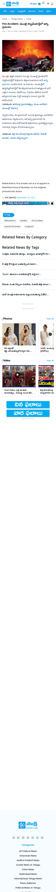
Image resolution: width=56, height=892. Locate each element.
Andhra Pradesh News (28, 860)
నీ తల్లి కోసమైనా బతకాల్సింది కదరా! (27, 264)
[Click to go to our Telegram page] (37, 837)
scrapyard (29, 227)
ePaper (34, 4)
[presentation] (5, 334)
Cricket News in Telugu (28, 865)
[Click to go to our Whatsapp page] (18, 837)
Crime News (28, 869)
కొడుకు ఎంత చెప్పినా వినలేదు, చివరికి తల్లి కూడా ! (27, 284)
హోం (5, 11)
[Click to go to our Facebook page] (14, 837)
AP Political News (28, 851)
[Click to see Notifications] (52, 4)
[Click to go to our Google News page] (42, 837)
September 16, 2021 (26, 198)
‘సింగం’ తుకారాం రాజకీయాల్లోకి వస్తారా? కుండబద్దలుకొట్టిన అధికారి (26, 274)
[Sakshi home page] (28, 825)
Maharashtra (10, 221)
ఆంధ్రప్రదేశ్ (21, 11)
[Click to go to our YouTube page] (33, 837)
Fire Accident (37, 221)
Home (4, 19)
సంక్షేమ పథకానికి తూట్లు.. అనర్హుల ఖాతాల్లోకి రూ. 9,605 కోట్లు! (27, 254)
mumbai (23, 221)
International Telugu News (28, 878)
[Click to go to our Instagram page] (28, 837)
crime (28, 19)
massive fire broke (12, 227)
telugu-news (17, 19)
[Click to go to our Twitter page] (23, 837)
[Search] (39, 4)
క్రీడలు (49, 11)
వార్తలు (12, 11)
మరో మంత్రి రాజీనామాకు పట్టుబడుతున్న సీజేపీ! (28, 294)
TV (48, 4)
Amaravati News (28, 856)
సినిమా (41, 11)
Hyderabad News (28, 874)
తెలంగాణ (31, 11)
